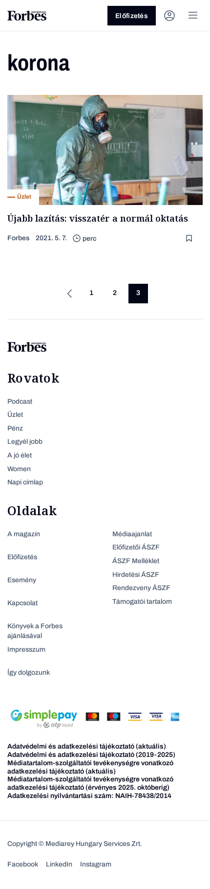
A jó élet (19, 455)
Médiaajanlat (132, 534)
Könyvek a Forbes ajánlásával (35, 630)
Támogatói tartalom (142, 601)
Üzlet (15, 414)
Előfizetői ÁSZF (136, 547)
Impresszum (26, 649)
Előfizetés (131, 16)
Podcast (19, 401)
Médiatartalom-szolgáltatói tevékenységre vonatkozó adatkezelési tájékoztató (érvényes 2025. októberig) (90, 783)
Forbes (18, 238)
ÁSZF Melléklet (135, 561)
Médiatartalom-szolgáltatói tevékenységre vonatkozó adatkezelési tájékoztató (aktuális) (90, 767)
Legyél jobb (24, 441)
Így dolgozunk (28, 672)
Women (19, 469)
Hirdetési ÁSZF (135, 574)
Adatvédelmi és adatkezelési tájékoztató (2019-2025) (91, 754)
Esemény (21, 580)
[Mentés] (190, 238)
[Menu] (193, 15)
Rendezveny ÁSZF (141, 588)
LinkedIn (59, 864)
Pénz (15, 428)
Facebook (22, 864)
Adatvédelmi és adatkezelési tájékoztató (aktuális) (86, 746)
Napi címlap (25, 482)
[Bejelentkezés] (169, 15)
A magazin (23, 534)
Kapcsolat (22, 603)
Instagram (95, 864)
